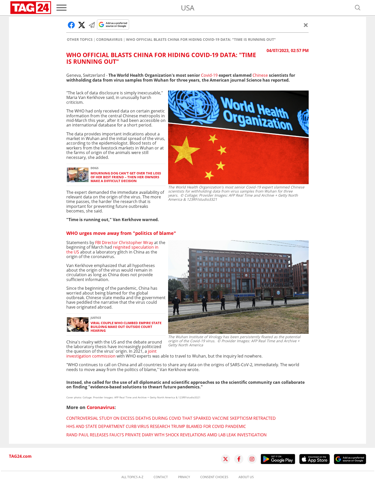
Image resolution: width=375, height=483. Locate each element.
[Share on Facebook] (71, 25)
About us (246, 477)
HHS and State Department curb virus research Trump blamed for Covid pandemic (156, 426)
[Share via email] (92, 25)
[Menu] (61, 7)
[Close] (306, 25)
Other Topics (80, 39)
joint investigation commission (111, 353)
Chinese (260, 75)
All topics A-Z (132, 477)
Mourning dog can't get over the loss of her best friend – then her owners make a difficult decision (126, 177)
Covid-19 (209, 75)
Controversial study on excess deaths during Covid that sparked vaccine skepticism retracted (171, 418)
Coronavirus (109, 39)
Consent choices (214, 477)
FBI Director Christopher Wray (124, 242)
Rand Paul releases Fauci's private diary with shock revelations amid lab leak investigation (166, 435)
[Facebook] (238, 459)
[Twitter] (225, 459)
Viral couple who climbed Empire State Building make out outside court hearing (126, 327)
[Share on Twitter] (82, 25)
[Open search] (357, 7)
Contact (161, 477)
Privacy (184, 477)
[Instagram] (252, 459)
